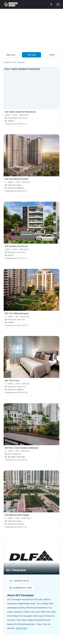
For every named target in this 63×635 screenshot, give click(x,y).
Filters (52, 54)
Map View (10, 54)
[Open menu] (58, 4)
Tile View (31, 54)
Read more (21, 628)
